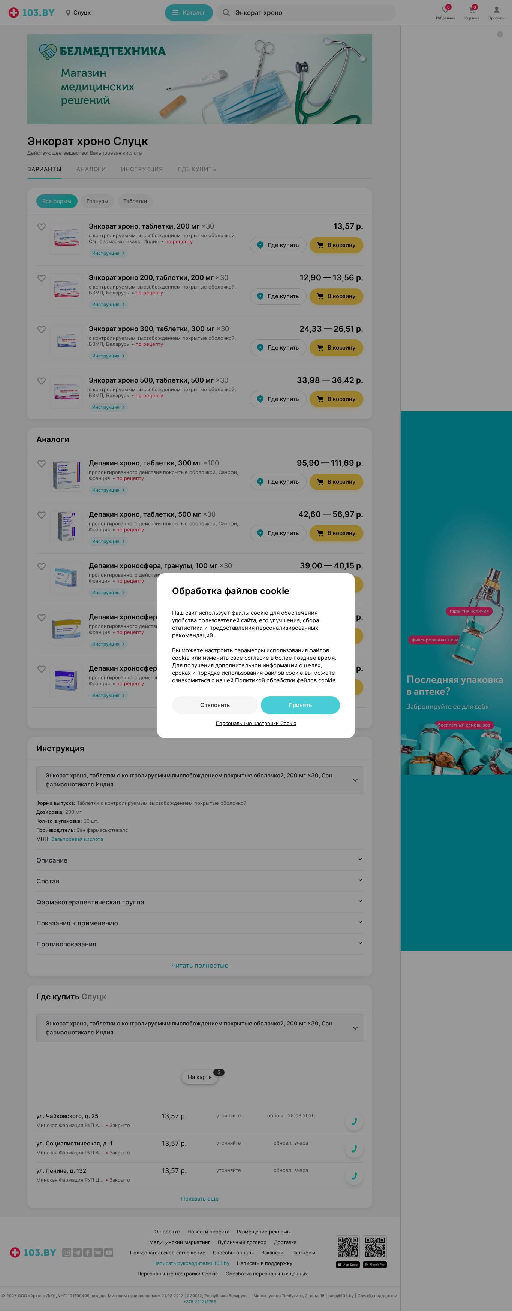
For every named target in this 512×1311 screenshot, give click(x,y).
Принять (300, 705)
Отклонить (215, 705)
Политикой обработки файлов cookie (285, 680)
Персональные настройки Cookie (256, 723)
